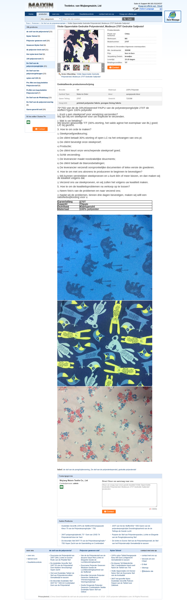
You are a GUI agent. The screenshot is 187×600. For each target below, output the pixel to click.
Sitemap (145, 568)
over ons (55, 14)
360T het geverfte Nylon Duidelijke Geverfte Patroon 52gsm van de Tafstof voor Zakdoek (122, 582)
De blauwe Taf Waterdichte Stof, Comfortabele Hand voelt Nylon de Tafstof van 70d (123, 565)
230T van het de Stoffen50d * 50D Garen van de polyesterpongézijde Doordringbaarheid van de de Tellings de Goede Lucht (132, 528)
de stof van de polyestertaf (37, 32)
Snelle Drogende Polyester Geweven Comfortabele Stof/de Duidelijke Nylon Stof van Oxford (93, 588)
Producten (35, 23)
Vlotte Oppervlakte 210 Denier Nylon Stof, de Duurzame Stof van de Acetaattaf (123, 573)
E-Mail (144, 564)
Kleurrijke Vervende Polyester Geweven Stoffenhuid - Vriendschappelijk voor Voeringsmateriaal (92, 578)
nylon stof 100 (32, 78)
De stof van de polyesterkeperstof (104, 470)
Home (31, 14)
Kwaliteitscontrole (87, 14)
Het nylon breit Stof (34, 54)
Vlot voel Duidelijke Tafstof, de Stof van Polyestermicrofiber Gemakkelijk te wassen (62, 575)
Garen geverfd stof (34, 110)
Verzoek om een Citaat (148, 560)
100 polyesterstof (33, 59)
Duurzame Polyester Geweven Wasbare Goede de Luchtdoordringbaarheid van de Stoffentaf (93, 568)
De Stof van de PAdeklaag (37, 98)
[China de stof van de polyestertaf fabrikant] (44, 6)
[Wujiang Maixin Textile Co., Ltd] (161, 9)
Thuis (28, 23)
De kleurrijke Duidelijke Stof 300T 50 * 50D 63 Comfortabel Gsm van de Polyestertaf (62, 583)
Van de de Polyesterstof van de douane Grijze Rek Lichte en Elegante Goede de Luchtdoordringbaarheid (93, 558)
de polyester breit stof (35, 50)
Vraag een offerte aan (147, 6)
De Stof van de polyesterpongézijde (53, 23)
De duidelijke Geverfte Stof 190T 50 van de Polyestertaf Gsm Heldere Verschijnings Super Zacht (61, 566)
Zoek (130, 19)
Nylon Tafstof (31, 36)
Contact (115, 67)
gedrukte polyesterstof (127, 470)
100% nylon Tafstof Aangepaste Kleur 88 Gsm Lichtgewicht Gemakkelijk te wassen (123, 557)
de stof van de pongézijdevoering (76, 470)
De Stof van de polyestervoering (39, 102)
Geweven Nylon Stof (34, 45)
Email (159, 6)
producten (43, 14)
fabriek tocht (69, 14)
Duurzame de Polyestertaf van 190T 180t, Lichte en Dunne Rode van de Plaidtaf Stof (62, 557)
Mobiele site (148, 571)
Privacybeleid (43, 597)
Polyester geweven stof (36, 41)
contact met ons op (106, 14)
